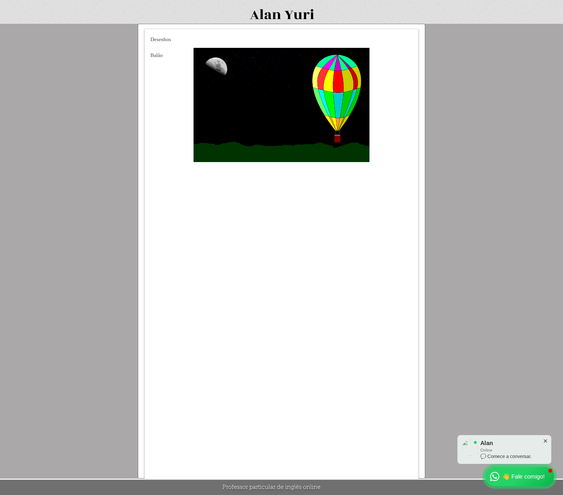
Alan (265, 14)
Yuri (299, 14)
